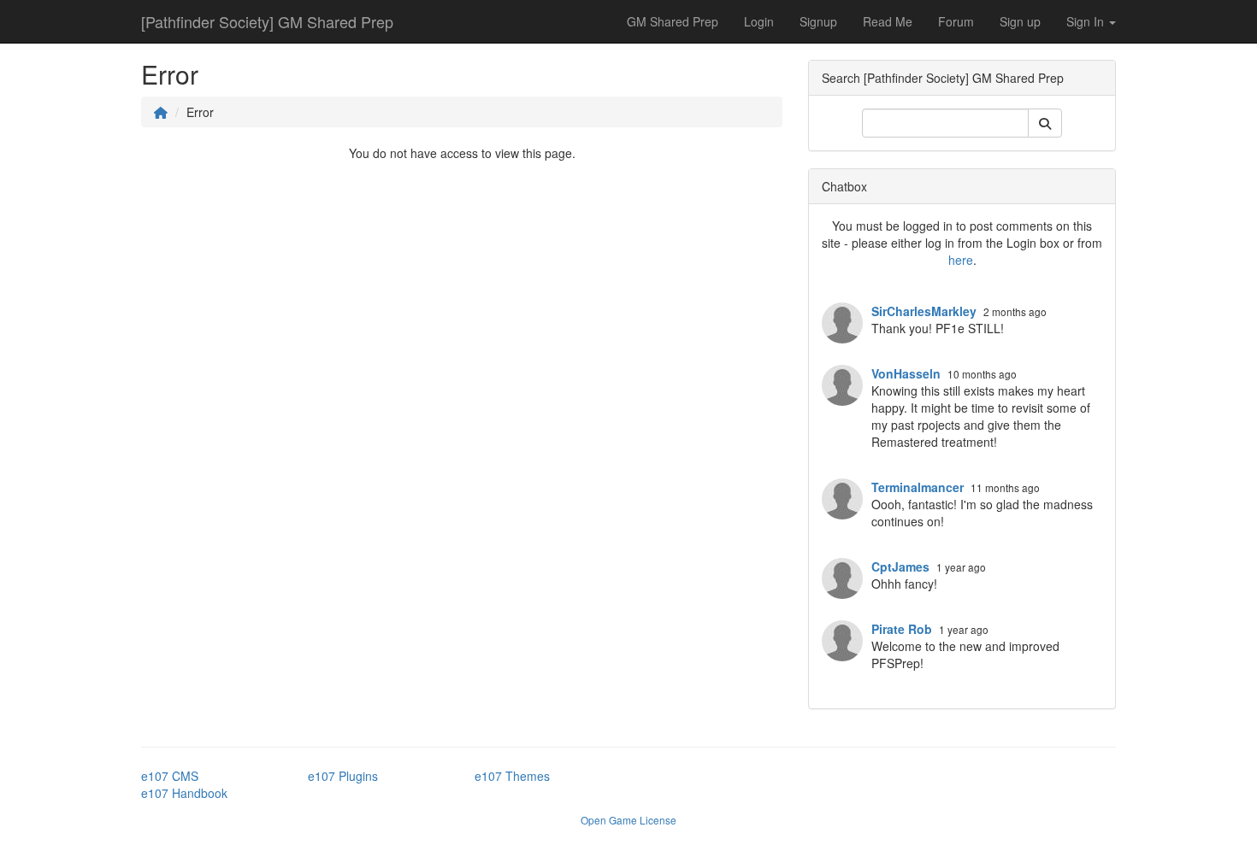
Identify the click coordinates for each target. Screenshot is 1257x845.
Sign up (1020, 21)
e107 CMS (169, 775)
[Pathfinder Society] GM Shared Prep (267, 21)
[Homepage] (161, 111)
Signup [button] (818, 21)
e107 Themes (512, 775)
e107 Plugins (343, 775)
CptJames (900, 566)
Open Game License (628, 820)
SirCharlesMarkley (924, 311)
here (960, 259)
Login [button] (759, 21)
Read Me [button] (887, 21)
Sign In (1086, 21)
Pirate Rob (901, 628)
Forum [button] (956, 21)
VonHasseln (906, 373)
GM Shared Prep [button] (672, 21)
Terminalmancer (917, 487)
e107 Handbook (184, 792)
